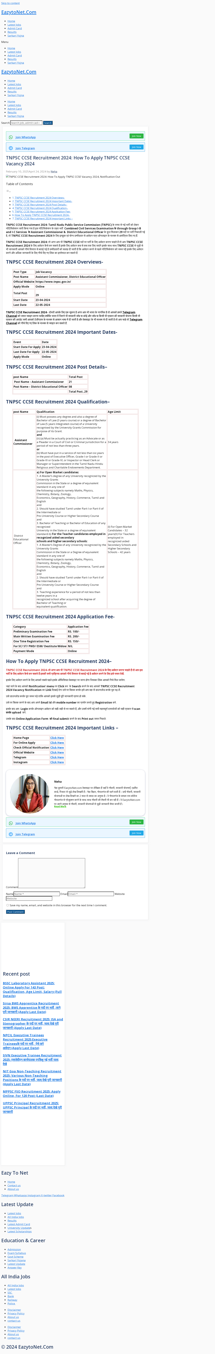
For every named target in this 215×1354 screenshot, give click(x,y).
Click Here (57, 738)
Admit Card (15, 28)
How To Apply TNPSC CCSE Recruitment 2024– (42, 215)
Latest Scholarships (20, 1231)
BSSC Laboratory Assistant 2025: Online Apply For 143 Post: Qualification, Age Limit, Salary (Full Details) (32, 989)
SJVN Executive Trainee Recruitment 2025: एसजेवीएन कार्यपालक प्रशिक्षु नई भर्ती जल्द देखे (32, 1059)
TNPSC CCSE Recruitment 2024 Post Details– (41, 204)
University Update (19, 1228)
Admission (14, 1249)
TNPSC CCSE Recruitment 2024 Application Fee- (43, 211)
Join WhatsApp (26, 137)
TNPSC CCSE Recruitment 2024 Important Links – (44, 218)
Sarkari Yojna (16, 35)
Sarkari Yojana (17, 1260)
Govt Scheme (15, 1256)
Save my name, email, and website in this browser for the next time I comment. (58, 905)
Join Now (136, 135)
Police (12, 1303)
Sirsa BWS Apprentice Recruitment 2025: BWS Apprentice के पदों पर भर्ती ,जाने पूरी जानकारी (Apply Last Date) (31, 1007)
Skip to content (10, 3)
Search (5, 123)
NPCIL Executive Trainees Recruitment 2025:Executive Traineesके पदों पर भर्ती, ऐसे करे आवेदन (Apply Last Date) (25, 1041)
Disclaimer (14, 1310)
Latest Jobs (14, 24)
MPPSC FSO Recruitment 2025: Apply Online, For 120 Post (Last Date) (31, 1093)
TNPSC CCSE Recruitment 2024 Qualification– (41, 208)
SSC (10, 1292)
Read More (60, 806)
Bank (11, 1296)
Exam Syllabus (17, 1253)
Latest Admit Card (19, 1224)
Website (120, 894)
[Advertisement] (33, 945)
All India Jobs (16, 1217)
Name (10, 894)
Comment (12, 887)
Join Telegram (25, 148)
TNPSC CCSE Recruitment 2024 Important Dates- (43, 201)
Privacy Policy (16, 1313)
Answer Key (15, 1267)
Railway (12, 1300)
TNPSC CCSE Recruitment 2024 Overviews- (40, 197)
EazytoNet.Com (18, 12)
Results (12, 32)
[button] (107, 42)
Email (64, 894)
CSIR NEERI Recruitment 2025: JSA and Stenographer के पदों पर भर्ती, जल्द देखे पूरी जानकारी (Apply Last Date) (33, 1023)
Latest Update (16, 1264)
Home (11, 21)
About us (13, 1317)
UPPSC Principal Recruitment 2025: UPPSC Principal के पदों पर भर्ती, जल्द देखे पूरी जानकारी (32, 1107)
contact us (14, 1320)
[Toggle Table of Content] (8, 191)
